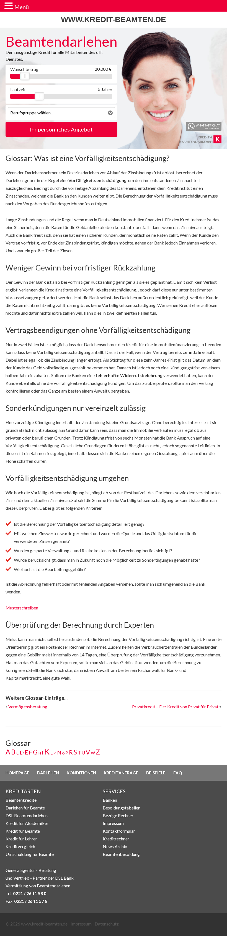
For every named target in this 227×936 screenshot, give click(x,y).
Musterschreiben (22, 607)
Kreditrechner (116, 838)
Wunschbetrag (24, 69)
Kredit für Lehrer (21, 838)
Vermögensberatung (27, 706)
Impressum (113, 823)
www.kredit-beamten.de (113, 19)
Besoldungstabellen (121, 807)
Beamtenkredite (21, 800)
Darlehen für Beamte (25, 807)
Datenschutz (107, 923)
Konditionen (81, 772)
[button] (9, 6)
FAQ (177, 772)
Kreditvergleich (20, 846)
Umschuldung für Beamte (30, 854)
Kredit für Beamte (23, 831)
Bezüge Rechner (118, 815)
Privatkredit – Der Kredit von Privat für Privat (175, 706)
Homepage (17, 772)
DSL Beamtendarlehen (27, 815)
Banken (110, 800)
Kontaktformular (119, 831)
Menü (21, 7)
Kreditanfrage (121, 772)
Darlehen (48, 772)
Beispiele (156, 772)
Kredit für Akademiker (27, 823)
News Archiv (115, 846)
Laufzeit (18, 89)
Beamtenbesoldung (121, 854)
